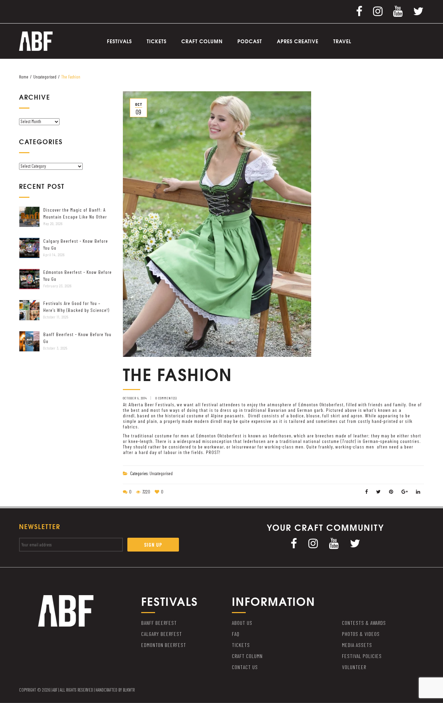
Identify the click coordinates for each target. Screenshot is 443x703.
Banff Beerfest (159, 622)
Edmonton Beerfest (163, 644)
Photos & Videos (361, 633)
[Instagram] (378, 10)
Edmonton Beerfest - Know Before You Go (77, 275)
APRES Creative (297, 41)
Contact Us (245, 667)
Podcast (249, 41)
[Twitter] (418, 10)
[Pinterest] (391, 491)
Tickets (156, 41)
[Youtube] (398, 10)
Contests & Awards (364, 622)
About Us (242, 622)
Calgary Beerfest (161, 633)
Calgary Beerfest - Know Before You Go (75, 244)
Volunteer (354, 667)
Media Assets (357, 644)
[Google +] (404, 491)
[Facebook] (359, 10)
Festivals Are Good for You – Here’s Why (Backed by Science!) (76, 306)
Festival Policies (362, 656)
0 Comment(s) (166, 398)
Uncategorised (44, 77)
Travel (342, 41)
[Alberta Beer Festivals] (36, 40)
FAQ (235, 633)
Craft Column (202, 41)
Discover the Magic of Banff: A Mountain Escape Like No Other (75, 213)
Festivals (119, 41)
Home (23, 77)
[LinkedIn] (418, 491)
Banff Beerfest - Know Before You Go (77, 337)
